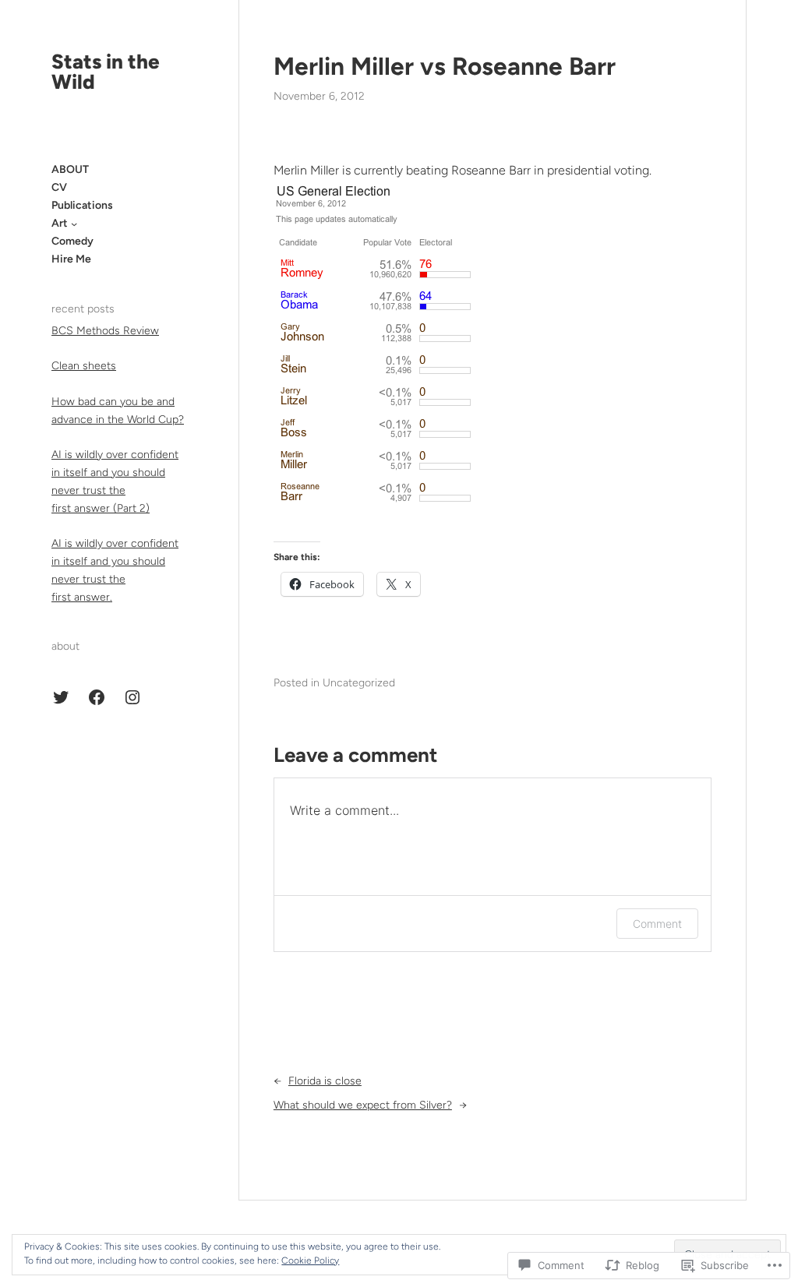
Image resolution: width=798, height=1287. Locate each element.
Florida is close (325, 1081)
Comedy (72, 241)
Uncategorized (359, 682)
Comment (657, 923)
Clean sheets (83, 365)
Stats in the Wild (105, 71)
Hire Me (71, 259)
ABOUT (70, 169)
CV (59, 187)
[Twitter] (60, 697)
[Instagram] (132, 697)
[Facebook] (96, 697)
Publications (82, 205)
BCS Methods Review (105, 330)
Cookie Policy (310, 1260)
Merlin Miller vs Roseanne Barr (445, 66)
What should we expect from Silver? (363, 1105)
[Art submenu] (74, 223)
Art (59, 223)
